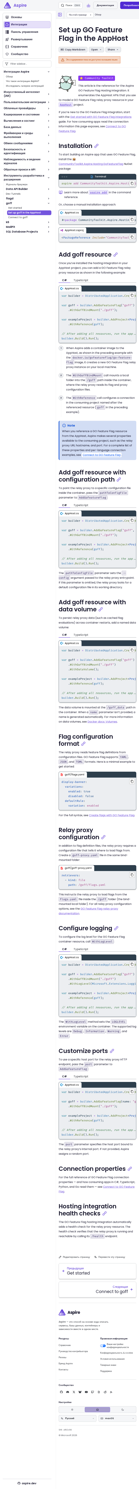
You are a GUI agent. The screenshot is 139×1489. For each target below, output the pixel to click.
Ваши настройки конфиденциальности (118, 1346)
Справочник (65, 1345)
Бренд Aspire (66, 1363)
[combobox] (77, 1418)
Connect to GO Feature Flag (102, 455)
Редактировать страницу (76, 1257)
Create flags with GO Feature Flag (111, 815)
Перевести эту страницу (111, 1257)
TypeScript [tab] (81, 280)
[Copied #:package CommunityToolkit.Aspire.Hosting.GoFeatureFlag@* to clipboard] (132, 219)
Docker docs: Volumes (102, 722)
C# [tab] (64, 280)
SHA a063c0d (65, 1429)
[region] (97, 183)
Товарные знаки (108, 1365)
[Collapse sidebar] (60, 15)
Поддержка (106, 1371)
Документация (105, 5)
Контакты (63, 1369)
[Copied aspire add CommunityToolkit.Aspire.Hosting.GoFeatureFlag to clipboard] (132, 183)
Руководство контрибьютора (73, 1351)
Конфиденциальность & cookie (116, 1352)
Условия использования (112, 1359)
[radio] (72, 1409)
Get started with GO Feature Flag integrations (101, 117)
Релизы (62, 1357)
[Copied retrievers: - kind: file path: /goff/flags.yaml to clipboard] (132, 875)
